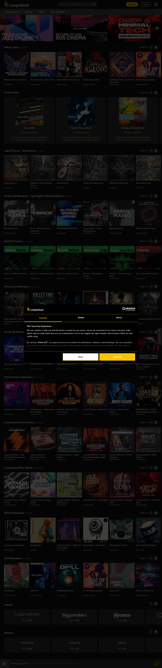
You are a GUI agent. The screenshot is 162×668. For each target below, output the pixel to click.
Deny (80, 357)
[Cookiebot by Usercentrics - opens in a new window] (124, 309)
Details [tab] (81, 318)
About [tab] (119, 318)
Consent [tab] (43, 318)
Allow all (117, 357)
